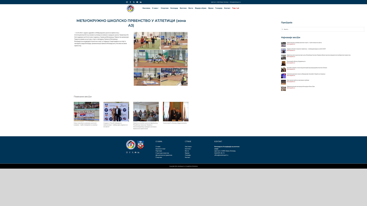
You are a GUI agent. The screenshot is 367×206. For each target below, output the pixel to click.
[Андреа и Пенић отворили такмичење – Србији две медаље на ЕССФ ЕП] (116, 103)
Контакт (187, 157)
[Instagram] (127, 152)
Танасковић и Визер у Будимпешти (175, 123)
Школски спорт (160, 149)
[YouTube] (135, 152)
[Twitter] (132, 152)
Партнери (159, 151)
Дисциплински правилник (164, 155)
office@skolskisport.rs (235, 2)
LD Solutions (194, 166)
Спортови (159, 157)
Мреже (187, 153)
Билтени (187, 149)
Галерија (188, 155)
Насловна (188, 146)
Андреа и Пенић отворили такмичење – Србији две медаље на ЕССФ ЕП (116, 125)
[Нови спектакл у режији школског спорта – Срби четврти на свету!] (86, 103)
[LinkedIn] (138, 152)
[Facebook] (130, 152)
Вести (187, 151)
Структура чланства (162, 153)
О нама (158, 146)
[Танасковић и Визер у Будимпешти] (175, 103)
